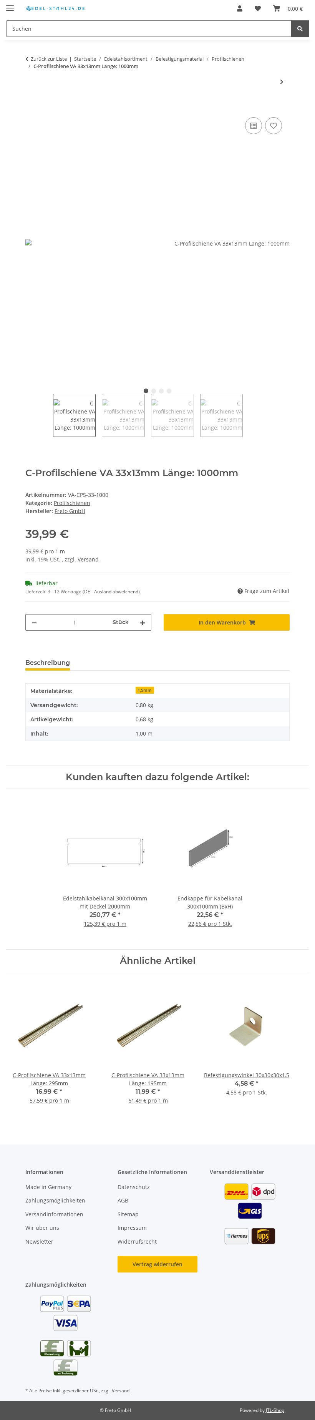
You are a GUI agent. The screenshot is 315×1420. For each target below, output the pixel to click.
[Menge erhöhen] (142, 622)
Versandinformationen (54, 1214)
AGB (123, 1200)
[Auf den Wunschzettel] (273, 125)
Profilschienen (72, 503)
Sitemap (128, 1214)
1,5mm (145, 690)
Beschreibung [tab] (47, 662)
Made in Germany (48, 1187)
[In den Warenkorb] (31, 107)
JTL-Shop (275, 1410)
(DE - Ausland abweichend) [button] (111, 591)
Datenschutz (134, 1187)
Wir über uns (42, 1227)
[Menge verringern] (34, 622)
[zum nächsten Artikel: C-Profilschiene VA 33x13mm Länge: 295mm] (282, 81)
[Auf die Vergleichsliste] (253, 125)
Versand (88, 559)
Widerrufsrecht (137, 1241)
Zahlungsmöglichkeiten (55, 1200)
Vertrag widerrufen (157, 1264)
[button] (240, 8)
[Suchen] (300, 28)
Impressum (132, 1227)
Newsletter (39, 1241)
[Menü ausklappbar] (10, 5)
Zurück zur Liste (49, 58)
